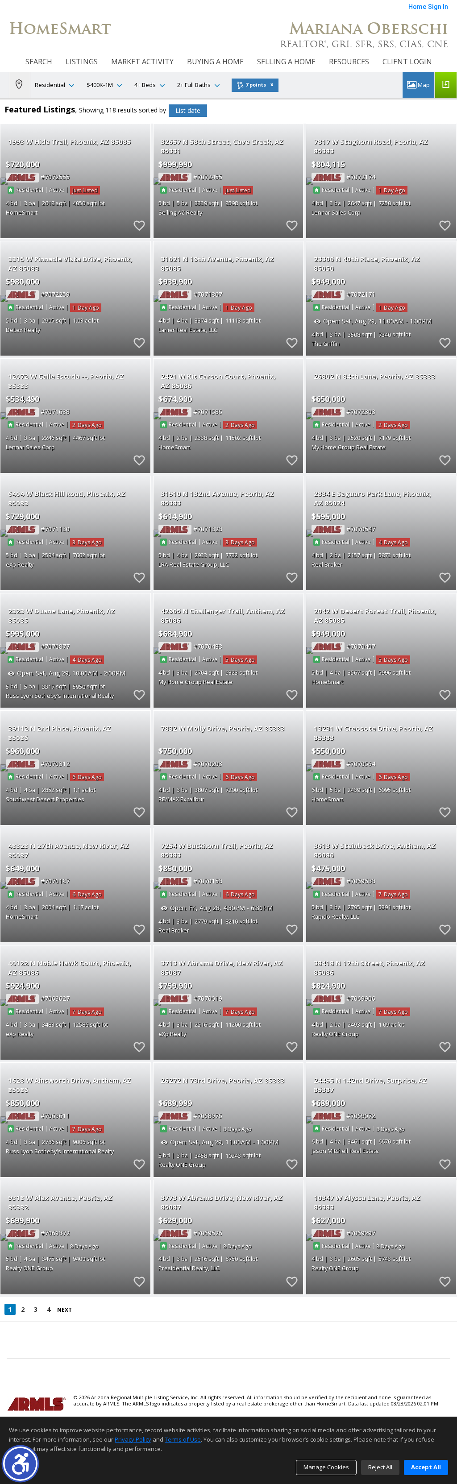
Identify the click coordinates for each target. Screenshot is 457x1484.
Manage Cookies (326, 1467)
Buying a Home (215, 61)
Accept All (426, 1467)
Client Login (407, 61)
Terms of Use (183, 1439)
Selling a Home (286, 61)
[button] (20, 1464)
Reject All (380, 1467)
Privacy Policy (133, 1439)
